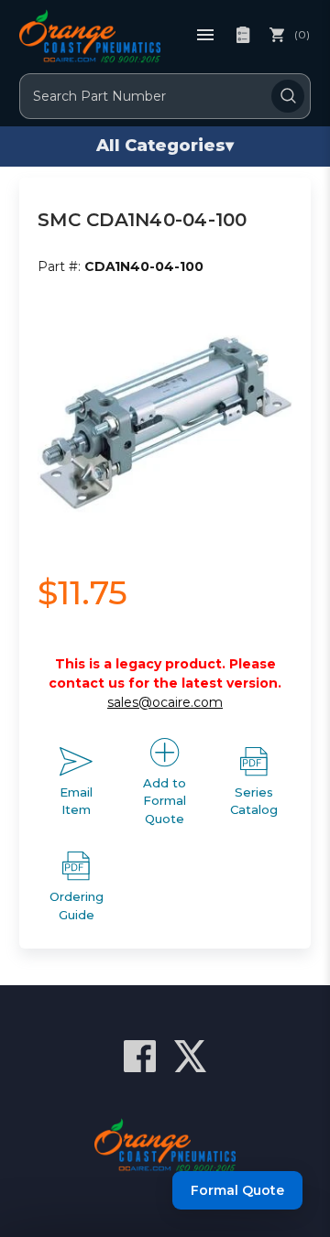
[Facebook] (140, 1056)
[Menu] (205, 35)
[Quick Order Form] (243, 35)
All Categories (165, 146)
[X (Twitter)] (190, 1056)
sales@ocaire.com (165, 702)
